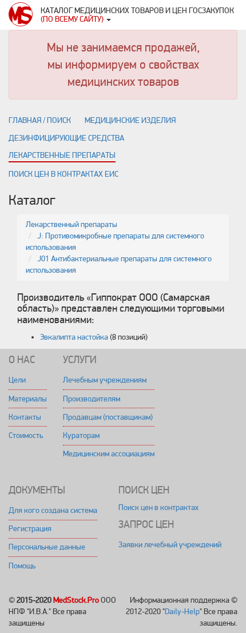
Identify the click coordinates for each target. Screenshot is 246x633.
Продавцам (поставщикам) (108, 417)
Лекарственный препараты (71, 224)
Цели (17, 380)
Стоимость (26, 435)
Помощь (22, 566)
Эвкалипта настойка (74, 337)
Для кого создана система (53, 510)
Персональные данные (47, 547)
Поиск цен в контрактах (158, 507)
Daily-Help (182, 611)
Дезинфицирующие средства (66, 138)
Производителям (91, 399)
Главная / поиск (40, 120)
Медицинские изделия (130, 120)
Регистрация (30, 529)
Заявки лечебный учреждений (169, 545)
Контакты (25, 417)
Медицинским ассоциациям (108, 454)
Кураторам (81, 435)
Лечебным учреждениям (104, 380)
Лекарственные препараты (62, 155)
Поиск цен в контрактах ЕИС (63, 174)
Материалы (28, 399)
